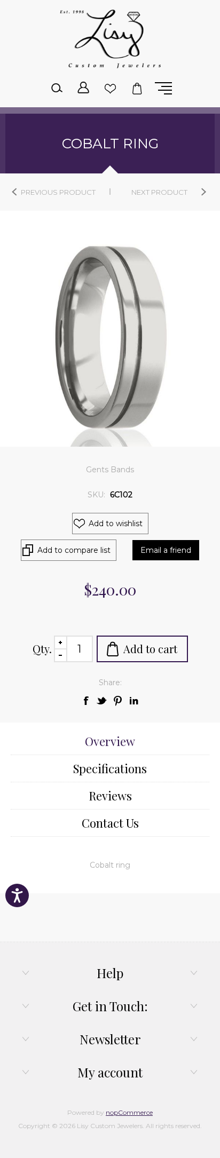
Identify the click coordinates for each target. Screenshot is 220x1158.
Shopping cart (136, 88)
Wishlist (110, 88)
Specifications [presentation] (110, 768)
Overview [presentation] (110, 741)
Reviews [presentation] (110, 796)
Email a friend (165, 550)
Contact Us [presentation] (110, 823)
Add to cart (150, 648)
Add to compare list (74, 550)
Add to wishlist (116, 523)
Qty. (42, 648)
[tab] (110, 741)
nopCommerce (129, 1112)
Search (56, 88)
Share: (110, 682)
